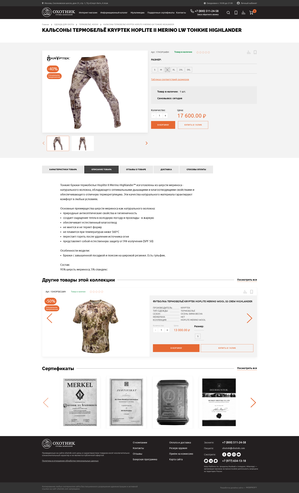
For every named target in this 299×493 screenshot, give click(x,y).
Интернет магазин (88, 12)
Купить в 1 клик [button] (227, 348)
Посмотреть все (247, 280)
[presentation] (43, 143)
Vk (229, 454)
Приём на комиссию (181, 453)
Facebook (224, 454)
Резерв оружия (178, 448)
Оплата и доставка (180, 442)
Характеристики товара (63, 169)
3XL (188, 69)
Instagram (234, 454)
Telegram (211, 461)
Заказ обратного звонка (207, 14)
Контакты (181, 12)
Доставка (166, 169)
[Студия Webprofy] (251, 487)
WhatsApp (206, 461)
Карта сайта (176, 459)
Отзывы (137, 453)
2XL (181, 69)
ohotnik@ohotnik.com (233, 448)
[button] (249, 52)
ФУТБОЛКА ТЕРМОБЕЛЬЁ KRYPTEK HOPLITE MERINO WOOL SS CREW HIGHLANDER (202, 301)
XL (174, 69)
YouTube (239, 454)
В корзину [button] (176, 348)
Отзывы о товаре (136, 169)
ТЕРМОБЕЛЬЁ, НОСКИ (88, 24)
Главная (45, 24)
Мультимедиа (137, 12)
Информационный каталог (114, 12)
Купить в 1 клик (193, 125)
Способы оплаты (196, 169)
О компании (140, 442)
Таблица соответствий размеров (170, 79)
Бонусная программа (145, 459)
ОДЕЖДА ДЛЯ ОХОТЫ (64, 24)
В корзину (163, 125)
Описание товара (101, 169)
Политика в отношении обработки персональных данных (70, 460)
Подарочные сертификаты (161, 12)
